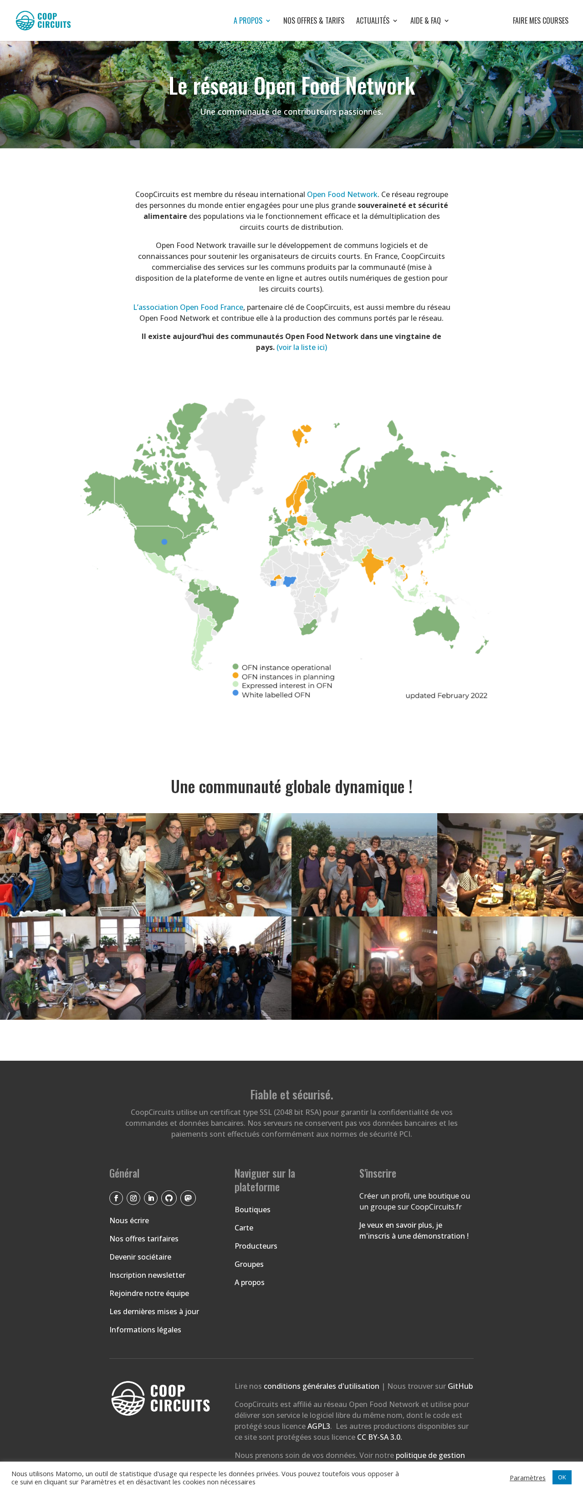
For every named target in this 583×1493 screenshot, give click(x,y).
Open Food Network (342, 194)
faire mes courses (515, 21)
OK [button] (562, 1477)
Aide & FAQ (425, 21)
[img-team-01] (73, 914)
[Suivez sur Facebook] (116, 1198)
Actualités (372, 21)
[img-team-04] (73, 1017)
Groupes (249, 1264)
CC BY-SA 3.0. (379, 1437)
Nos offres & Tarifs (313, 21)
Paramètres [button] (528, 1477)
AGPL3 (318, 1426)
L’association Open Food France (188, 307)
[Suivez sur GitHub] (169, 1198)
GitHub (460, 1386)
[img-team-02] (510, 914)
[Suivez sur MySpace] (188, 1198)
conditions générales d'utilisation (322, 1386)
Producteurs (256, 1246)
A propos (248, 21)
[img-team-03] (364, 914)
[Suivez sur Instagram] (133, 1198)
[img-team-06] (219, 1017)
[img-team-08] (510, 1017)
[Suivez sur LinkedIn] (151, 1198)
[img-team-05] (219, 914)
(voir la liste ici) (301, 347)
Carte (244, 1228)
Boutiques (253, 1210)
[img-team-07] (364, 1017)
